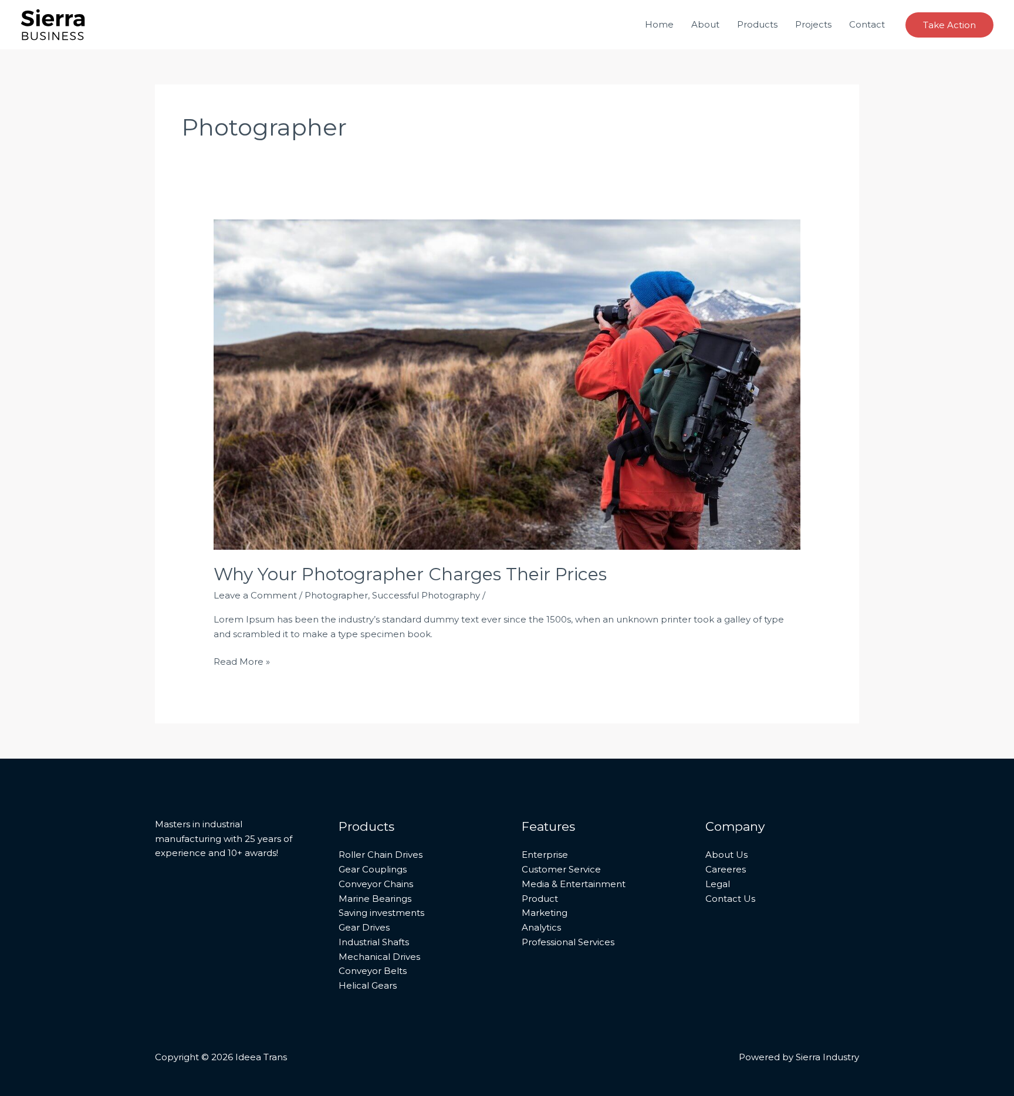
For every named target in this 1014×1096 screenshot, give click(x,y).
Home (659, 24)
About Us (726, 854)
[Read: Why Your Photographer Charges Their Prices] (507, 383)
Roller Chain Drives (380, 854)
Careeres (725, 869)
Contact (867, 24)
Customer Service (561, 869)
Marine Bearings (375, 898)
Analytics (541, 927)
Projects (813, 24)
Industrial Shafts (374, 942)
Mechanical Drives (379, 956)
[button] (949, 25)
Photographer (336, 595)
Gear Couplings (373, 869)
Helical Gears (368, 985)
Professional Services (568, 942)
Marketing (544, 912)
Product (540, 898)
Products (757, 24)
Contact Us (730, 898)
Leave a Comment (255, 595)
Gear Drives (364, 927)
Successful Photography (426, 595)
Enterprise (545, 854)
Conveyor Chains (376, 883)
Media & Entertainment (574, 883)
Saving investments (381, 912)
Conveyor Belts (373, 970)
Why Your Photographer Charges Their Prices (410, 574)
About (705, 24)
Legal (717, 883)
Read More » (242, 661)
